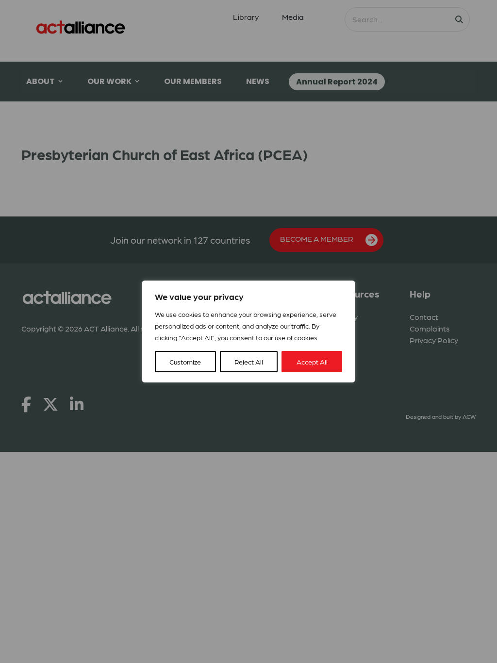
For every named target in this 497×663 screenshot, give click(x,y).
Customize (185, 361)
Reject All (248, 361)
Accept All (312, 361)
